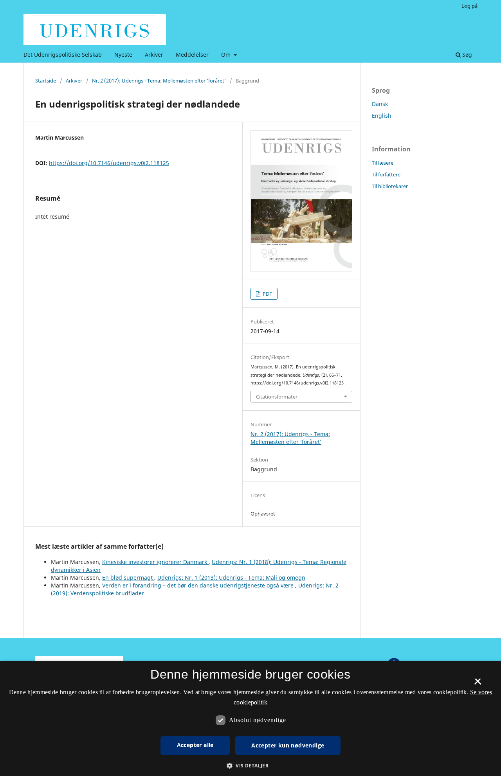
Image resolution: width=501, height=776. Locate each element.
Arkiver (154, 54)
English (381, 115)
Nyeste (123, 54)
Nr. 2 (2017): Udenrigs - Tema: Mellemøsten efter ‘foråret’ (159, 80)
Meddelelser (192, 54)
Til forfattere (386, 174)
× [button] (477, 684)
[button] (250, 766)
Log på (469, 5)
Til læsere (382, 162)
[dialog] (250, 718)
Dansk (380, 104)
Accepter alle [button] (195, 745)
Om (226, 54)
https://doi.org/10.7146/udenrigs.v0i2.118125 (109, 163)
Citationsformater (276, 396)
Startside (45, 80)
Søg (466, 54)
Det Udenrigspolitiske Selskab (62, 54)
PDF (266, 293)
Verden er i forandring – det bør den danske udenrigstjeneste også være (198, 585)
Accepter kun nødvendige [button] (287, 745)
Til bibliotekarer (390, 186)
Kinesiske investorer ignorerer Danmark (155, 562)
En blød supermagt (128, 577)
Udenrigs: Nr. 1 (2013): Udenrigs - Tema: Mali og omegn (231, 577)
